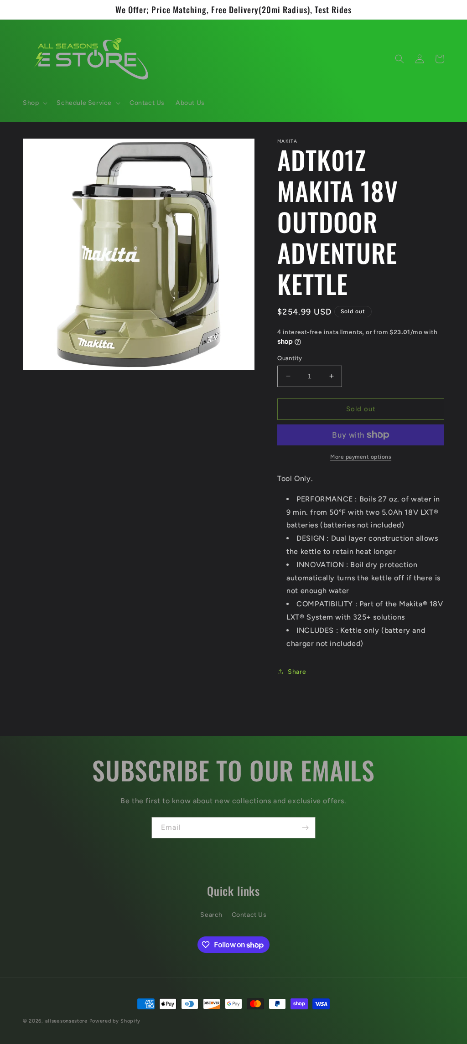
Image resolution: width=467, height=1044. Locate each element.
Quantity (289, 358)
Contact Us (249, 915)
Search (211, 915)
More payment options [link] (360, 457)
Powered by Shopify (115, 1021)
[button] (34, 103)
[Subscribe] (305, 827)
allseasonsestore (66, 1021)
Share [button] (297, 672)
